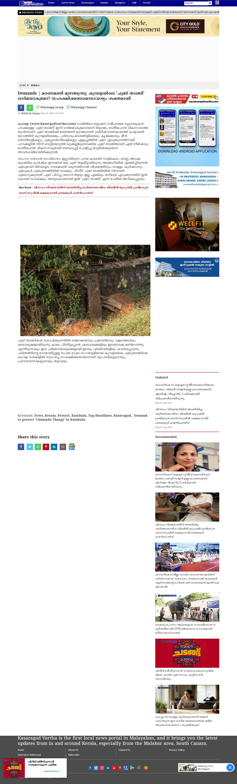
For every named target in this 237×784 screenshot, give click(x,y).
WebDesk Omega (30, 113)
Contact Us (124, 750)
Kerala (146, 3)
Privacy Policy (177, 750)
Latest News (68, 3)
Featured (161, 377)
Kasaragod (87, 3)
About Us (73, 750)
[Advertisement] (114, 59)
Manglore (120, 3)
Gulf (134, 3)
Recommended (166, 437)
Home (51, 3)
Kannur (104, 3)
